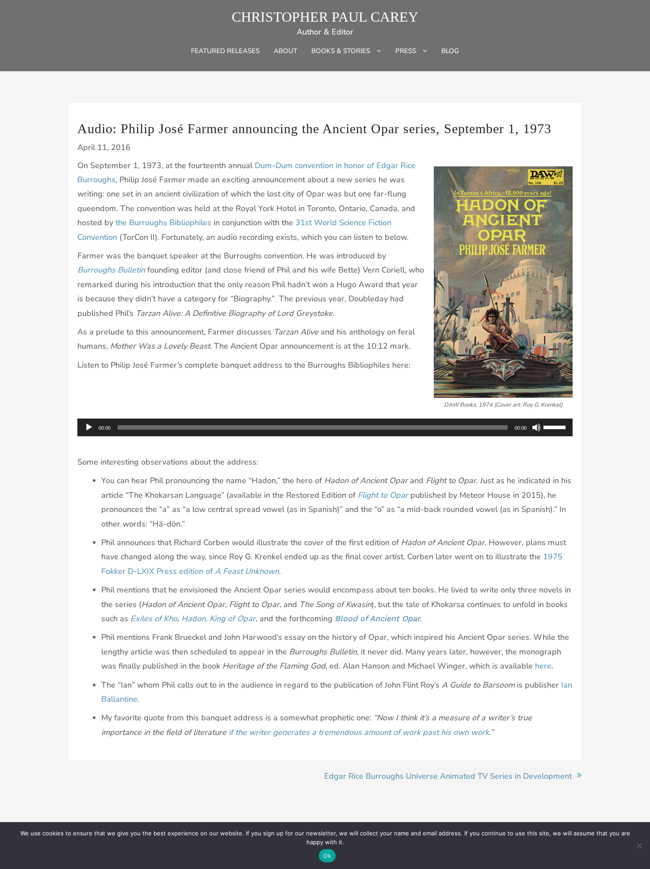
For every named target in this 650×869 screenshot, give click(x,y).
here (543, 666)
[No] (639, 845)
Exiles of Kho (153, 618)
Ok (327, 855)
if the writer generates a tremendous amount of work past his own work (359, 732)
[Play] (88, 427)
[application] (325, 427)
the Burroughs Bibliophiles (163, 222)
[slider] (555, 426)
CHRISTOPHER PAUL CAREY (325, 17)
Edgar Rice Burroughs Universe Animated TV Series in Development (448, 776)
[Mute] (536, 427)
